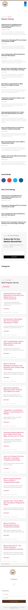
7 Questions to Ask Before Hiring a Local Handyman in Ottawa (12, 98)
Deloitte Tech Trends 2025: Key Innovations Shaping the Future (14, 502)
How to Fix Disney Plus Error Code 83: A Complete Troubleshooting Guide (12, 128)
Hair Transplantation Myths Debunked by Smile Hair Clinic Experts (13, 55)
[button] (16, 4)
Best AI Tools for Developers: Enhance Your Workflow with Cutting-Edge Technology (13, 69)
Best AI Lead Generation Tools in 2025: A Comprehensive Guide (13, 142)
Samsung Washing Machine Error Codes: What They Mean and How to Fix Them (12, 112)
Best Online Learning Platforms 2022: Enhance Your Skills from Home (12, 84)
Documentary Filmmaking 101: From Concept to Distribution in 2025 (13, 40)
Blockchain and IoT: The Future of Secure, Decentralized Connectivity (13, 547)
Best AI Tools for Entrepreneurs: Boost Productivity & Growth (12, 525)
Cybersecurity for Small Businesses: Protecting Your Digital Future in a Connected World (11, 26)
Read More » (6, 308)
